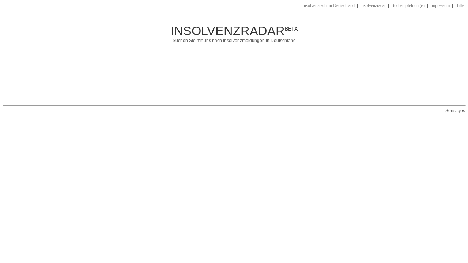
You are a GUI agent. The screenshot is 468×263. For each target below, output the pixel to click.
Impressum (440, 5)
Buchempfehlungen (408, 5)
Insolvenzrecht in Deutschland (328, 5)
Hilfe (459, 5)
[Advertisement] (221, 77)
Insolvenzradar (373, 5)
